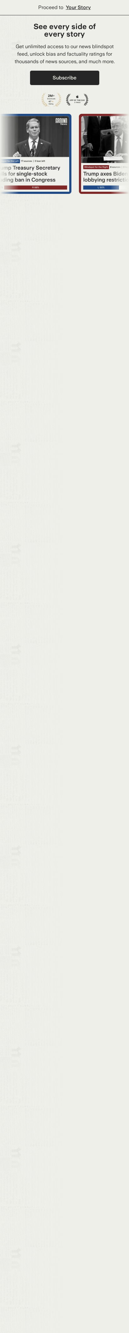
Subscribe (64, 78)
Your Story (78, 7)
